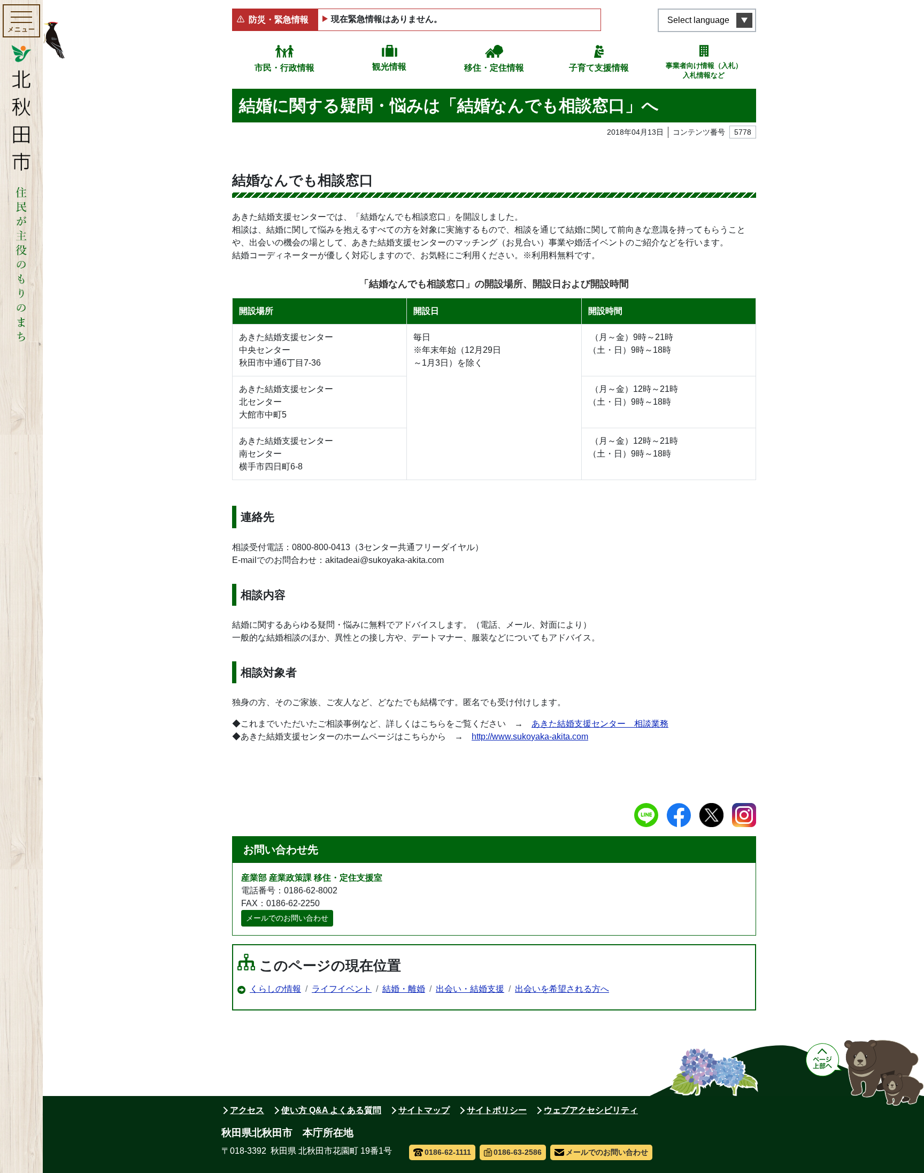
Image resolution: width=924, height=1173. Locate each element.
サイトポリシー (497, 1110)
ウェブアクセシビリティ (591, 1110)
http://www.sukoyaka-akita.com (530, 736)
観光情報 (389, 66)
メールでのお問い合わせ (287, 918)
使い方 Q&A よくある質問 (331, 1110)
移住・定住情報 (494, 67)
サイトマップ (424, 1110)
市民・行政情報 (284, 67)
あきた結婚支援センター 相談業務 (600, 723)
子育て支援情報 (599, 67)
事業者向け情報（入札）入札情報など (704, 70)
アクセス (247, 1110)
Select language (698, 20)
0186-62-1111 (448, 1152)
